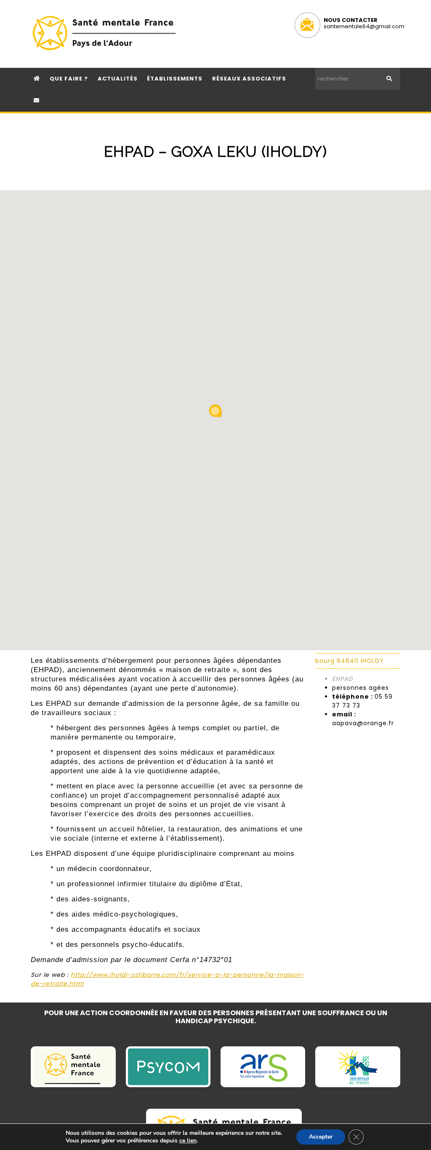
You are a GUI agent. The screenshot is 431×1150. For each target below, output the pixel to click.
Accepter (321, 1137)
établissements (174, 79)
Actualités (118, 79)
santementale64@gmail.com (364, 26)
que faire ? (69, 79)
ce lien (188, 1141)
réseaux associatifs (249, 79)
